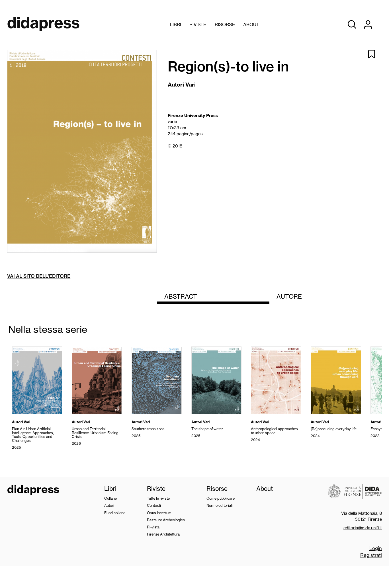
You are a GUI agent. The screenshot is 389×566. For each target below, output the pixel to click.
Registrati (371, 555)
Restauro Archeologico (166, 520)
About (251, 24)
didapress (33, 490)
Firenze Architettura (163, 534)
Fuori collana (114, 512)
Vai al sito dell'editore (38, 276)
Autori (109, 505)
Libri (175, 24)
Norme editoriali (219, 505)
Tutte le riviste (158, 498)
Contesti (154, 505)
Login (375, 548)
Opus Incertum (159, 512)
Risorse (225, 24)
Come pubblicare (220, 498)
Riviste (197, 24)
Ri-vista (153, 527)
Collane (110, 498)
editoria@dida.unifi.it (362, 527)
